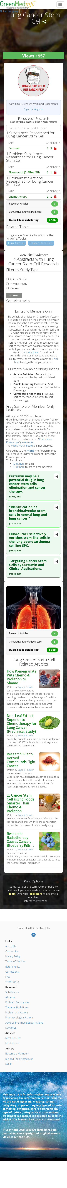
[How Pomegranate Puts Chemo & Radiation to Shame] (49, 678)
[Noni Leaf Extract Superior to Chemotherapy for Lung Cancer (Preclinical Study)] (49, 723)
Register (38, 109)
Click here (18, 463)
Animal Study (18, 279)
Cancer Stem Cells (41, 243)
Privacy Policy (12, 956)
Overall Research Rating (32, 220)
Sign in (27, 109)
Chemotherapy (18, 196)
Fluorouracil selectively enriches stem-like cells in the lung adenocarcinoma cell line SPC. (29, 540)
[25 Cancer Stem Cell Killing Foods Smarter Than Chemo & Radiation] (49, 802)
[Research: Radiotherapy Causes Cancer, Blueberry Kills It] (49, 841)
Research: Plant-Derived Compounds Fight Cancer (21, 760)
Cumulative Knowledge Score (32, 211)
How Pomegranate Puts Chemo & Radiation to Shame (21, 677)
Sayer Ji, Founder (26, 687)
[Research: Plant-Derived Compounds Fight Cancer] (49, 761)
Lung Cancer (16, 243)
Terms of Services (15, 961)
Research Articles (32, 203)
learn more (27, 442)
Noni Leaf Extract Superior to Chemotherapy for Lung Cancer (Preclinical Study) (21, 723)
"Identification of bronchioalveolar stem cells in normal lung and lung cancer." (28, 513)
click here (36, 893)
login (12, 893)
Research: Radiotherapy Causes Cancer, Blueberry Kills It (20, 839)
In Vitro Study (18, 284)
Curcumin (14, 148)
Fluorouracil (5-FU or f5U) (24, 172)
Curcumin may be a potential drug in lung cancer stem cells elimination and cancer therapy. (27, 484)
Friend (30, 450)
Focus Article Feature (23, 445)
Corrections (12, 971)
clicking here (31, 352)
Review (14, 288)
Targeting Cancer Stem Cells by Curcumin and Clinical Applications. (28, 565)
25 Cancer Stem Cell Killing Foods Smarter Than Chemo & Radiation (20, 803)
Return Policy (12, 966)
